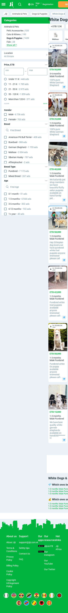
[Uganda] (21, 595)
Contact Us (24, 553)
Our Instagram (49, 553)
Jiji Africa (59, 548)
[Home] (13, 4)
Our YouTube (48, 562)
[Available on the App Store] (41, 546)
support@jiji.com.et (28, 542)
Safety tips (24, 548)
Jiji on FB (48, 546)
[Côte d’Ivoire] (51, 595)
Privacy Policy (10, 558)
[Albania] (41, 602)
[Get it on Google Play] (41, 551)
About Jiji (10, 542)
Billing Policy (12, 565)
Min (7, 70)
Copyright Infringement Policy (12, 583)
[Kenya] (13, 595)
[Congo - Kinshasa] (26, 602)
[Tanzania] (28, 595)
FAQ (21, 559)
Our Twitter (49, 569)
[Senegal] (44, 595)
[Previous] (58, 461)
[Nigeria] (6, 595)
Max (31, 70)
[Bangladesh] (59, 595)
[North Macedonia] (49, 602)
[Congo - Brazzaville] (34, 602)
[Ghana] (36, 595)
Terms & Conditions (11, 549)
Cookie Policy (9, 573)
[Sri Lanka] (18, 602)
